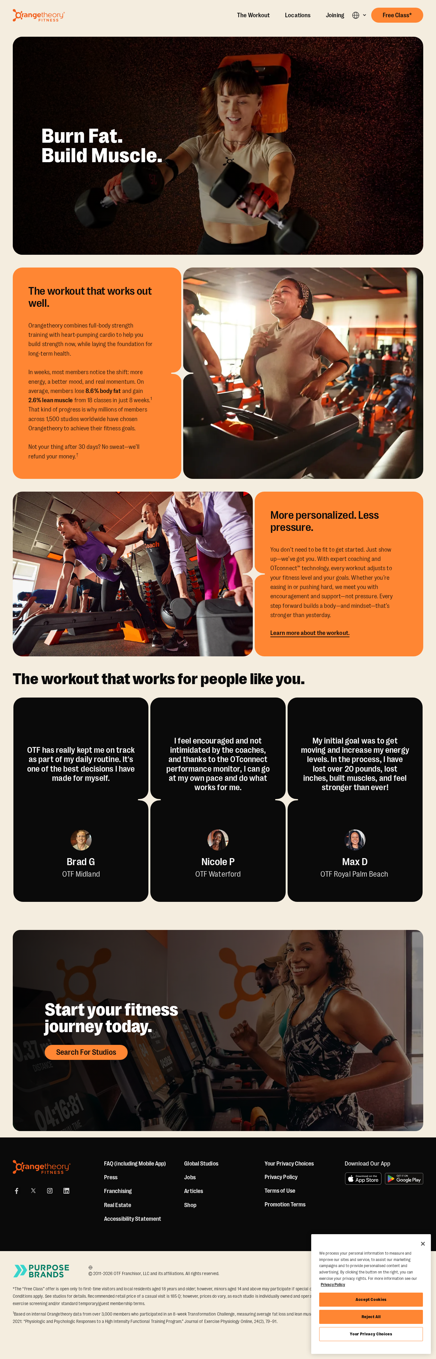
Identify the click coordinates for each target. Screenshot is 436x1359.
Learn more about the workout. (310, 633)
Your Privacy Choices (371, 1334)
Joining (335, 15)
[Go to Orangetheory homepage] (39, 15)
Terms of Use (280, 1191)
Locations (298, 15)
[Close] (423, 1244)
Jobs (189, 1177)
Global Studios (201, 1163)
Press (111, 1177)
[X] (33, 1191)
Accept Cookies (371, 1299)
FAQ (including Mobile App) (135, 1163)
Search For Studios (86, 1052)
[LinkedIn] (66, 1191)
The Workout (253, 15)
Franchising (118, 1191)
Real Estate (117, 1205)
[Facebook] (16, 1191)
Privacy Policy (281, 1177)
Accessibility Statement (132, 1219)
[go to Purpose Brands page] (41, 1271)
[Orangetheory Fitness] (42, 1167)
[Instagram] (50, 1191)
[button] (359, 15)
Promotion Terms (285, 1204)
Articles (193, 1191)
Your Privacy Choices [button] (289, 1163)
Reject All (371, 1316)
